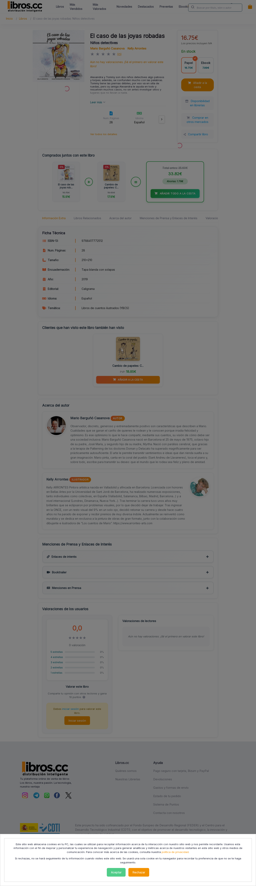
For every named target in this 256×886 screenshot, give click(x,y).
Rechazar (139, 872)
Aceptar (116, 872)
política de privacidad (175, 852)
